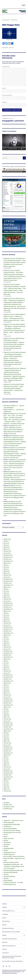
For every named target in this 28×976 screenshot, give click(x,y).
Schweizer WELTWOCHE (10, 872)
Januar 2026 (7, 553)
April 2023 (6, 619)
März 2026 (7, 549)
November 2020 (8, 677)
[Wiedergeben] (4, 148)
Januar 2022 (7, 649)
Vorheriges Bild (5, 19)
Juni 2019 (6, 711)
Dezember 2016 (8, 771)
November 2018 (8, 725)
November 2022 (8, 629)
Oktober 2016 (7, 775)
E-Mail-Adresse (7, 95)
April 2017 (6, 763)
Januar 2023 (7, 625)
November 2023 (8, 605)
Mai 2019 (6, 713)
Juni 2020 (6, 687)
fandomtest (7, 405)
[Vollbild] (24, 148)
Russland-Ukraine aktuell (9, 938)
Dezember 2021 (8, 651)
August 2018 (7, 731)
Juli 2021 (6, 661)
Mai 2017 (6, 761)
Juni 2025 (6, 567)
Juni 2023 (6, 615)
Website (4, 102)
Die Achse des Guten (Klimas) (12, 830)
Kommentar (6, 66)
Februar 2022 (7, 647)
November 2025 (8, 557)
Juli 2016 (6, 781)
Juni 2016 (6, 783)
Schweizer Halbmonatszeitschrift (13, 870)
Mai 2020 (6, 689)
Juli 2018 (6, 733)
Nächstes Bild (14, 19)
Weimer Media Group (10, 884)
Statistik (6, 878)
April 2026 (7, 547)
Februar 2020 (7, 695)
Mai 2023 (6, 617)
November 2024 (8, 581)
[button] (14, 142)
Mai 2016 (6, 785)
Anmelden (6, 802)
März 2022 (7, 645)
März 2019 (7, 717)
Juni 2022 (6, 639)
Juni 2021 (6, 663)
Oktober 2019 (7, 703)
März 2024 (7, 597)
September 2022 (8, 633)
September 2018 (8, 729)
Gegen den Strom (9, 838)
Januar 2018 (7, 745)
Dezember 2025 (8, 555)
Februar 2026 (7, 551)
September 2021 (8, 657)
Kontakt (6, 846)
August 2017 (7, 755)
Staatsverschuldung (9, 876)
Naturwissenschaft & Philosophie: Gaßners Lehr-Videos (11, 957)
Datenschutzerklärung (10, 828)
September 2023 (8, 609)
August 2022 (7, 635)
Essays (5, 836)
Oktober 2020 (7, 679)
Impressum (7, 844)
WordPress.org (8, 808)
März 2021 (6, 669)
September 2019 (8, 705)
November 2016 (8, 773)
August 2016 (7, 779)
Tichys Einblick (8, 880)
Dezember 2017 (8, 747)
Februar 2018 (7, 743)
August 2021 (7, 659)
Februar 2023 (7, 623)
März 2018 (6, 741)
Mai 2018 (6, 737)
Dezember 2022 (8, 627)
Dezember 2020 (8, 675)
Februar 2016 (7, 791)
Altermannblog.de (9, 822)
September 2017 (8, 753)
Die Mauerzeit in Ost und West (12, 832)
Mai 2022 (6, 641)
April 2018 (6, 739)
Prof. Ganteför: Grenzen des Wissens (14, 856)
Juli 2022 (6, 637)
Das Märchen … (8, 826)
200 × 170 (11, 47)
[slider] (13, 148)
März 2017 (6, 765)
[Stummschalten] (21, 148)
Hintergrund (7, 842)
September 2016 (8, 777)
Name (4, 88)
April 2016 (6, 787)
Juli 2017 (6, 757)
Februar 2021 (7, 671)
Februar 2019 (7, 719)
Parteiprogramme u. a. (10, 852)
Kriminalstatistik (8, 848)
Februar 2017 (7, 767)
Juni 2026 (6, 543)
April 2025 (6, 571)
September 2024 (8, 585)
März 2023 (7, 621)
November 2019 (8, 701)
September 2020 (8, 681)
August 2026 (7, 539)
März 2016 (7, 789)
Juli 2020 (6, 685)
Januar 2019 (7, 721)
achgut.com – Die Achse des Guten (13, 820)
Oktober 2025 (7, 559)
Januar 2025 (7, 577)
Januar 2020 (7, 697)
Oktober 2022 (7, 631)
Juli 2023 (6, 613)
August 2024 (7, 587)
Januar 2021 (7, 673)
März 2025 (7, 573)
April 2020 (6, 691)
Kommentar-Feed (9, 806)
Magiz (5, 409)
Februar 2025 (7, 575)
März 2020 (7, 693)
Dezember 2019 (8, 699)
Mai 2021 (6, 665)
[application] (14, 142)
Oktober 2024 (7, 583)
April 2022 (6, 643)
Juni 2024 (6, 591)
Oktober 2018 (7, 727)
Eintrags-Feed (8, 804)
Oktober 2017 (7, 751)
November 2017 (8, 749)
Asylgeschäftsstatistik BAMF (12, 824)
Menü (23, 5)
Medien (6, 850)
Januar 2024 (7, 601)
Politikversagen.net (9, 854)
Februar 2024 (7, 599)
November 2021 (8, 653)
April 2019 (6, 715)
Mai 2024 (6, 593)
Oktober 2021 (7, 655)
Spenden (6, 874)
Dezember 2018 (8, 723)
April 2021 (6, 667)
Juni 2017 (6, 759)
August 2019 (7, 707)
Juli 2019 (6, 709)
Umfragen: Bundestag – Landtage (13, 882)
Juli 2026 (6, 541)
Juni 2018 (6, 735)
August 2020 (7, 683)
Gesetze (6, 840)
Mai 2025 (6, 569)
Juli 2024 (6, 589)
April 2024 (6, 595)
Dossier (6, 834)
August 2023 (7, 611)
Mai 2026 (6, 545)
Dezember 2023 (8, 603)
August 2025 (7, 563)
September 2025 (8, 561)
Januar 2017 (7, 769)
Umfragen (5, 914)
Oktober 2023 (7, 607)
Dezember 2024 (8, 579)
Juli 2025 (6, 565)
